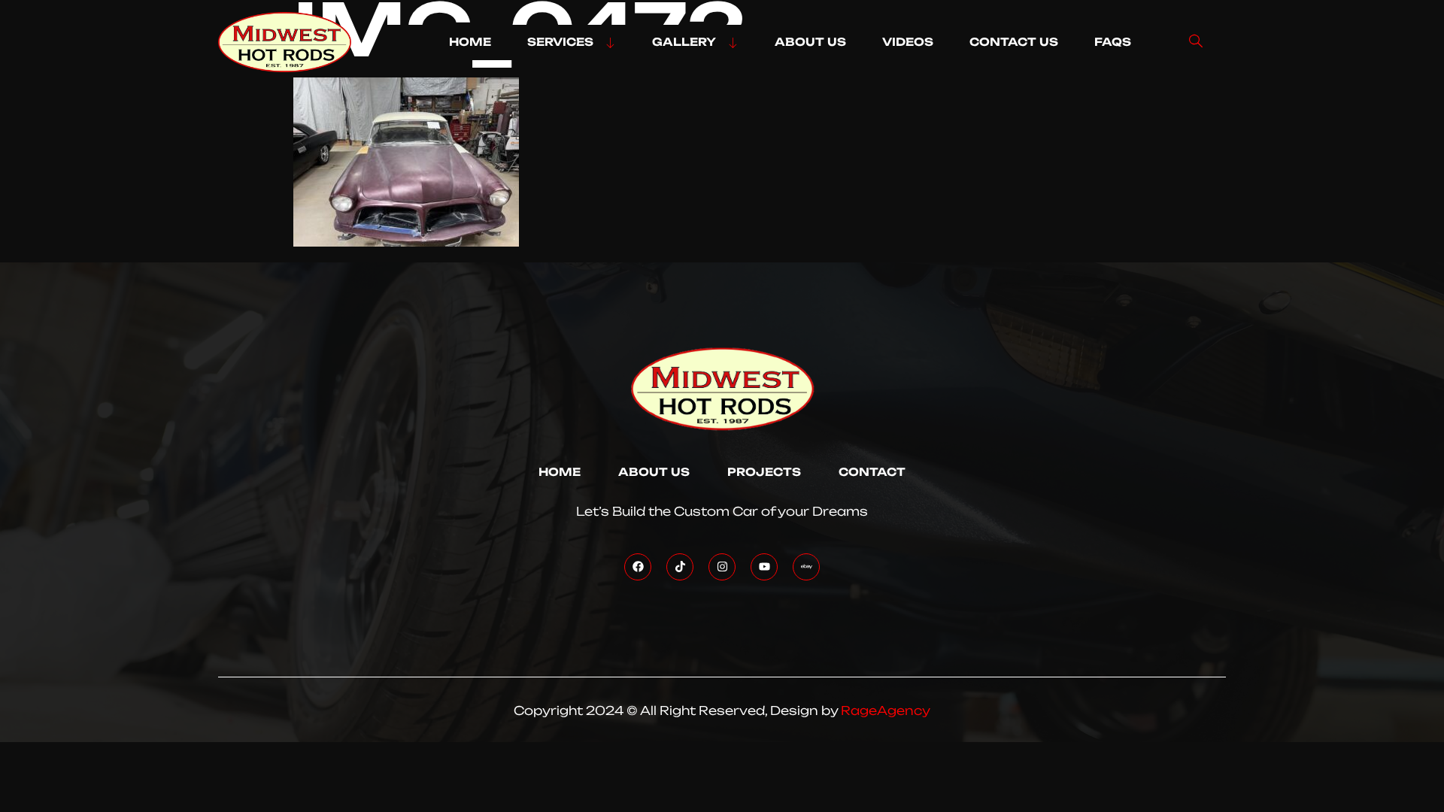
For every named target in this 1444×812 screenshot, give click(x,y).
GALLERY (684, 42)
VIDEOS (907, 42)
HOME (470, 42)
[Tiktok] (679, 566)
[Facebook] (637, 566)
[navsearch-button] (1196, 42)
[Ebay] (806, 566)
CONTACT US (1013, 42)
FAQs (1112, 42)
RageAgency (885, 710)
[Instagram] (722, 566)
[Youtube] (764, 566)
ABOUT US (810, 42)
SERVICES (560, 42)
